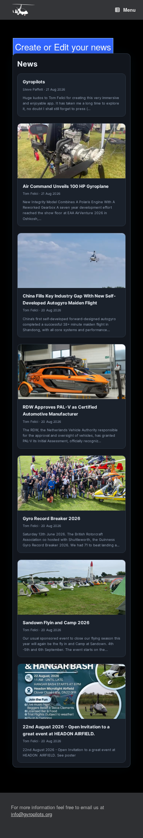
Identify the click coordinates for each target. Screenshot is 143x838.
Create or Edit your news (63, 46)
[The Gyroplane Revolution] (23, 10)
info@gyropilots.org (31, 814)
